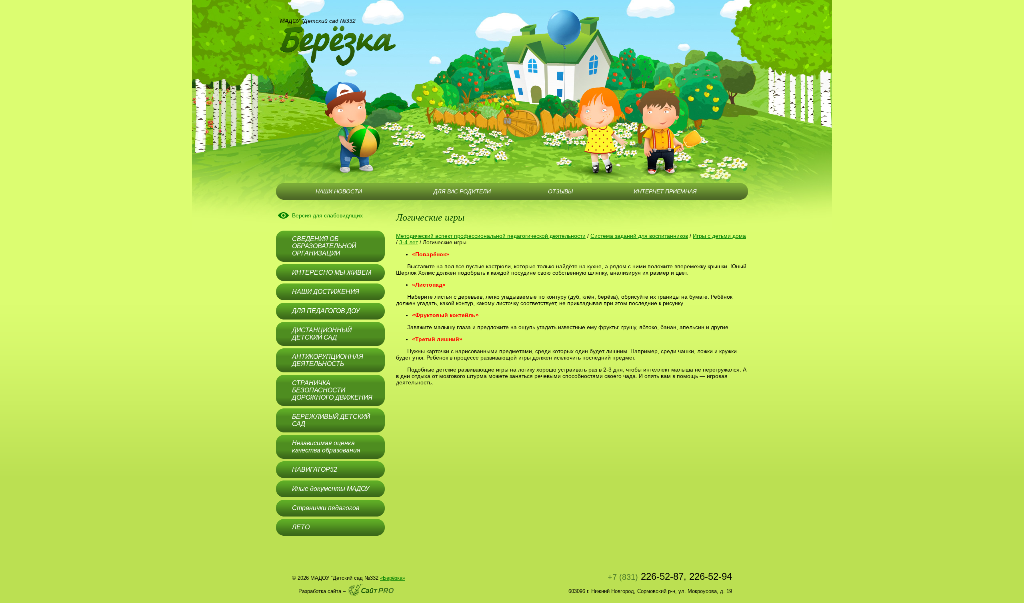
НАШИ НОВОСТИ (339, 191)
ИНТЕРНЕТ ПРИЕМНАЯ (665, 191)
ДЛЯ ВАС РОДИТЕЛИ (462, 191)
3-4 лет (408, 242)
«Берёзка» (392, 578)
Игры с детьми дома (719, 236)
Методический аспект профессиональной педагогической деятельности (491, 236)
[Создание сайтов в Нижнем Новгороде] (371, 590)
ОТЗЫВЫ (560, 191)
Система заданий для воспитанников (639, 236)
